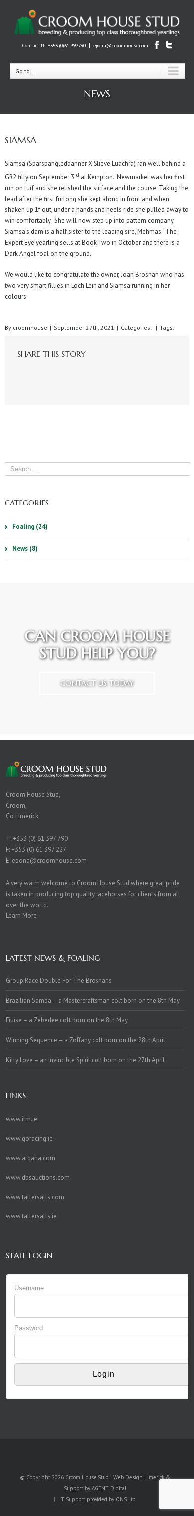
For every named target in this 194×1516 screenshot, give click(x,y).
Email (156, 375)
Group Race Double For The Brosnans (59, 981)
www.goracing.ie (29, 1138)
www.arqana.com (30, 1158)
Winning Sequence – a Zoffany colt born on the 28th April (85, 1040)
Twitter (36, 375)
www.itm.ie (21, 1119)
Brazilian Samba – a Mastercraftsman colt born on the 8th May (93, 1000)
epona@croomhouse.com (120, 45)
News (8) (25, 548)
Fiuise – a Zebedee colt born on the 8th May (67, 1020)
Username (29, 1288)
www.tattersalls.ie (31, 1216)
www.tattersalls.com (35, 1197)
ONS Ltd (126, 1499)
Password (28, 1328)
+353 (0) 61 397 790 (40, 838)
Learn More (21, 915)
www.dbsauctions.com (38, 1177)
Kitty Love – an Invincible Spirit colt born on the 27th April (85, 1060)
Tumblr (94, 375)
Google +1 (114, 375)
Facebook (19, 375)
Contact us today (97, 683)
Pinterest (135, 376)
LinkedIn (54, 374)
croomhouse (30, 327)
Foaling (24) (30, 526)
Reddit (74, 375)
